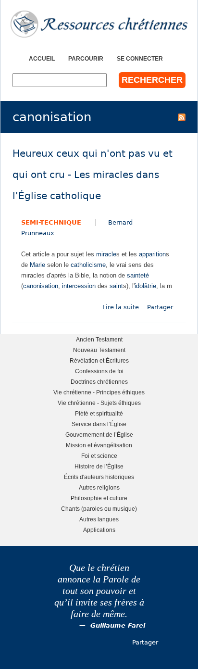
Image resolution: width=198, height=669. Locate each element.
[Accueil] (99, 24)
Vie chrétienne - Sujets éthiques (99, 403)
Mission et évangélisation (99, 445)
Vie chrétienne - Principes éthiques (99, 392)
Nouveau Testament (99, 350)
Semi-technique (51, 222)
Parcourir (85, 58)
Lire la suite (120, 307)
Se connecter (140, 58)
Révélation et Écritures (99, 360)
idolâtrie (145, 286)
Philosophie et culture (99, 498)
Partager (160, 307)
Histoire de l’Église (99, 466)
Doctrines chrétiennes (99, 382)
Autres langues (99, 519)
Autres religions (99, 487)
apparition (152, 254)
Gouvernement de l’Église (99, 434)
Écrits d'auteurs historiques (99, 477)
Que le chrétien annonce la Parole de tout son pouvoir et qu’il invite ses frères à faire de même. (99, 591)
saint (116, 286)
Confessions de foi (99, 371)
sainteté (138, 275)
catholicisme (88, 264)
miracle (106, 254)
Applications (99, 530)
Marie (37, 264)
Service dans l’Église (99, 424)
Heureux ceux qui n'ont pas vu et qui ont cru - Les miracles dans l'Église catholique (92, 175)
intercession (79, 286)
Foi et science (99, 456)
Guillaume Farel (117, 625)
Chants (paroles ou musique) (99, 508)
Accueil (42, 58)
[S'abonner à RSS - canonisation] (182, 116)
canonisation (40, 286)
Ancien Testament (99, 339)
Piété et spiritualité (99, 413)
